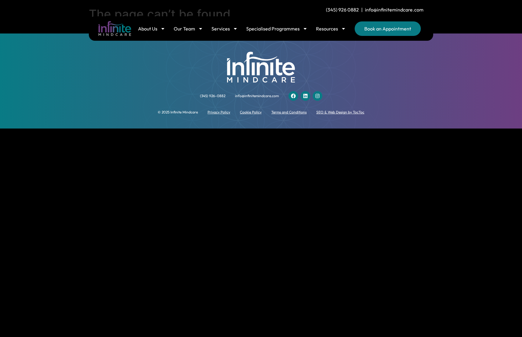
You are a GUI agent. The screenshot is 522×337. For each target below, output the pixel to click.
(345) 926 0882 (342, 10)
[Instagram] (317, 96)
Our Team (184, 29)
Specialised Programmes (273, 29)
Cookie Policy (251, 112)
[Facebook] (293, 96)
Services (220, 29)
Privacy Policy (219, 112)
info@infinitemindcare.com (394, 10)
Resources (327, 29)
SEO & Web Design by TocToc (340, 112)
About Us (147, 29)
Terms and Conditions (289, 112)
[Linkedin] (305, 96)
